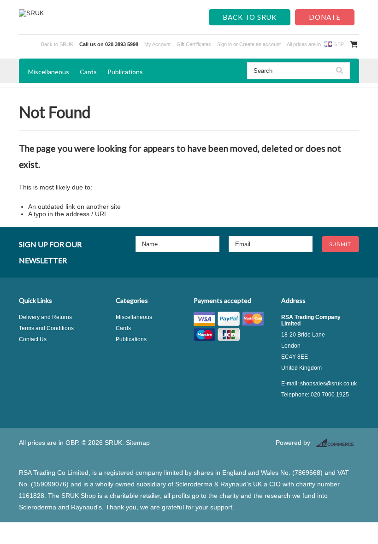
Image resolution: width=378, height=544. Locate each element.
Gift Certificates (194, 44)
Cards (88, 72)
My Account (157, 44)
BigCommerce (337, 443)
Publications (125, 72)
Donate (325, 17)
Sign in (224, 44)
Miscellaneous (48, 72)
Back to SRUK (250, 17)
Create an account (260, 44)
